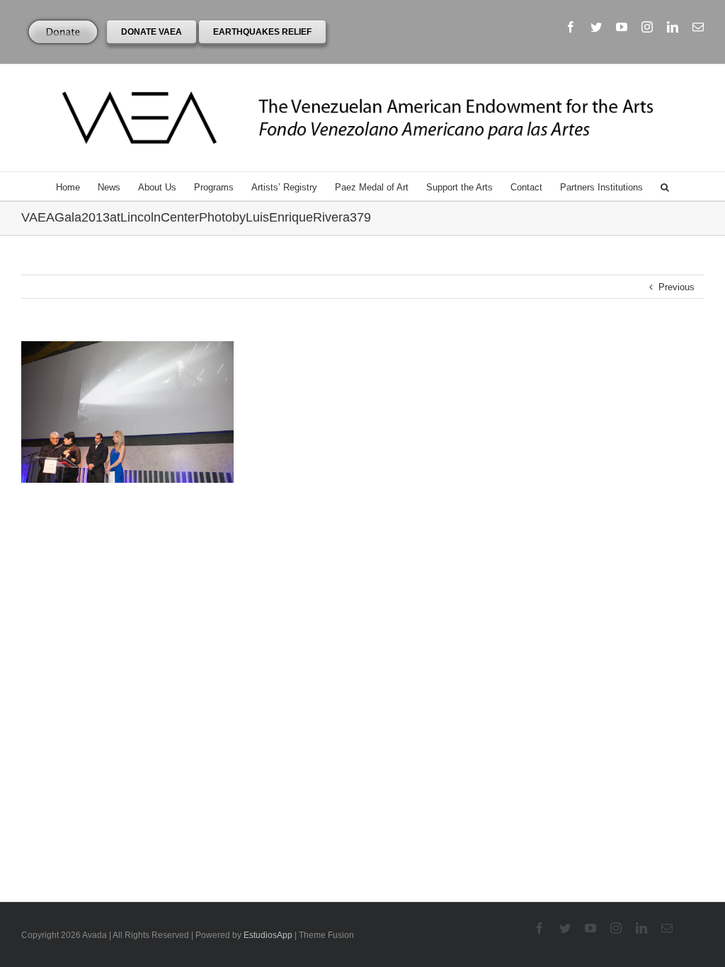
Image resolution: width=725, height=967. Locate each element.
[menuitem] (77, 186)
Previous (676, 287)
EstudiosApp (268, 935)
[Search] (665, 186)
